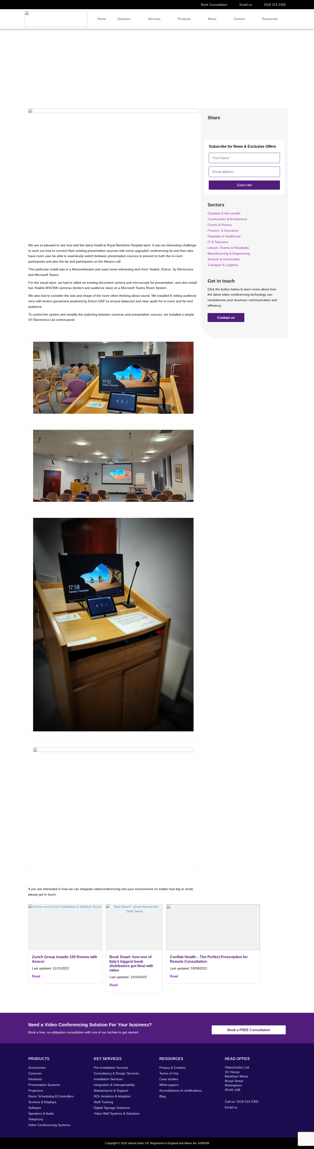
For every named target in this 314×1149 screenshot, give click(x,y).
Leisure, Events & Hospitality (228, 248)
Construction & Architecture (227, 219)
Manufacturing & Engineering (229, 253)
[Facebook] (228, 1117)
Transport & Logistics (223, 265)
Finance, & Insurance (223, 230)
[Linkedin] (246, 1117)
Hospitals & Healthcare (57, 75)
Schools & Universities (224, 259)
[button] (213, 127)
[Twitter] (237, 1117)
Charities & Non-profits (224, 213)
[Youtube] (255, 1117)
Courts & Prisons (220, 225)
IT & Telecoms (218, 242)
